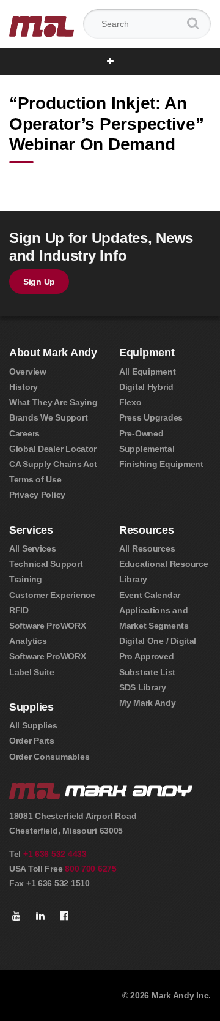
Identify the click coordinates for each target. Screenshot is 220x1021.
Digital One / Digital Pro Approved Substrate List (157, 656)
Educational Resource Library (163, 571)
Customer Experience (52, 595)
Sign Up (39, 281)
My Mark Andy (147, 703)
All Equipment (147, 371)
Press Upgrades (151, 417)
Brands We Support (48, 417)
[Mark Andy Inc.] (41, 24)
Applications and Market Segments (154, 617)
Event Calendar (149, 595)
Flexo (130, 402)
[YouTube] (16, 916)
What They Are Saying (53, 402)
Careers (24, 433)
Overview (27, 371)
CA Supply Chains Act (53, 464)
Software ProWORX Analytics (47, 633)
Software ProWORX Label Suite (47, 663)
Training (25, 579)
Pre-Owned (141, 433)
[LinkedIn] (40, 916)
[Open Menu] (110, 61)
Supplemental (147, 449)
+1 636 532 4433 (55, 854)
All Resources (147, 548)
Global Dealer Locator (53, 449)
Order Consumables (49, 756)
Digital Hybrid (146, 387)
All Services (32, 548)
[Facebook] (64, 916)
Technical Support (45, 564)
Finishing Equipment (161, 464)
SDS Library (142, 687)
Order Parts (31, 741)
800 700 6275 (91, 868)
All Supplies (33, 725)
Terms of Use (35, 479)
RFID (19, 610)
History (23, 387)
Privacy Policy (37, 494)
